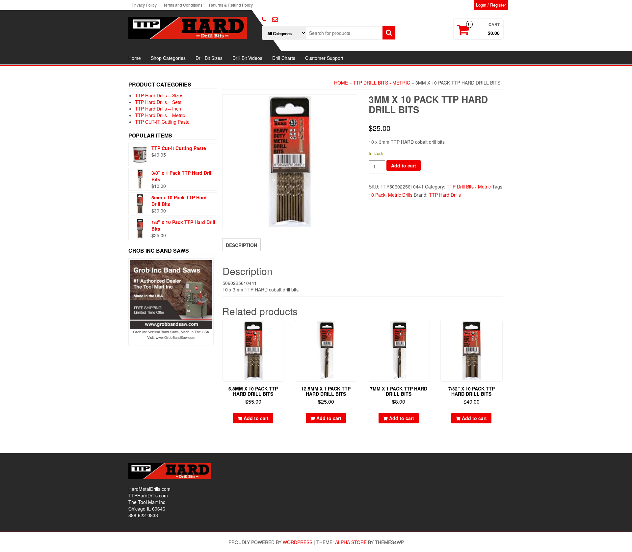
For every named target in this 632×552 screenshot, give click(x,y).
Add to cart (403, 165)
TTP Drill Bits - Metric (381, 82)
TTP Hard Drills (445, 194)
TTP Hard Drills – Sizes (159, 95)
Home (134, 58)
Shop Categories (168, 58)
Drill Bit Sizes (209, 58)
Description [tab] (241, 245)
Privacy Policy (144, 5)
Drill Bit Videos (247, 58)
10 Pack (377, 194)
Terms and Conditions (182, 5)
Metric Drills (400, 194)
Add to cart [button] (256, 418)
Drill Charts (283, 58)
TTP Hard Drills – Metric (160, 115)
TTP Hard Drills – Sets (158, 102)
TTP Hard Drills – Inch (158, 108)
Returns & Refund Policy (231, 5)
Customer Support (324, 58)
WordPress (297, 542)
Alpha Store (351, 542)
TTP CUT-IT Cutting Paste (162, 121)
